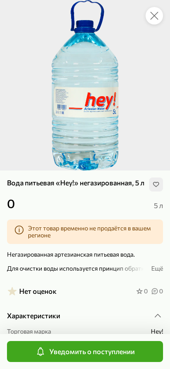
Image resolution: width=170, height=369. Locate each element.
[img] (156, 184)
